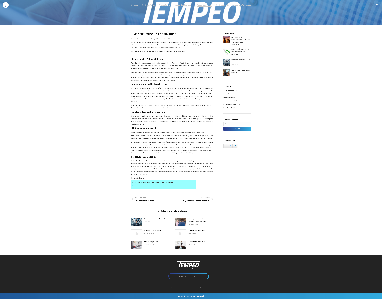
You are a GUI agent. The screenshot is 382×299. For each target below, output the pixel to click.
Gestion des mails (228, 97)
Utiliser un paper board (151, 242)
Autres (225, 94)
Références (203, 288)
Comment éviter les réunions (153, 230)
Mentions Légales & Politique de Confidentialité (191, 296)
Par (155, 39)
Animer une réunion (142, 39)
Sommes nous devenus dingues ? (154, 219)
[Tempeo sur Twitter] (230, 146)
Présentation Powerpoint (230, 104)
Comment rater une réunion (196, 230)
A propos (173, 288)
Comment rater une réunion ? (197, 242)
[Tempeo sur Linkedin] (235, 146)
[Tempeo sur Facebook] (225, 146)
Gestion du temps (228, 101)
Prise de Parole (227, 108)
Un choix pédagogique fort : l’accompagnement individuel (197, 220)
